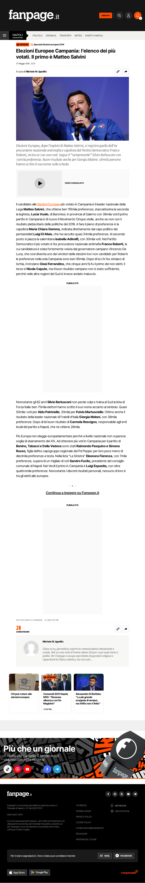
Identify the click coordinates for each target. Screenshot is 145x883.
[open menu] (4, 35)
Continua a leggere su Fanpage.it (72, 493)
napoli (18, 35)
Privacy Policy (84, 816)
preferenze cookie (86, 839)
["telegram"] (57, 769)
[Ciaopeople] (129, 873)
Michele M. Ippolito (36, 71)
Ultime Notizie (52, 620)
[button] (126, 71)
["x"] (37, 769)
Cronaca (51, 35)
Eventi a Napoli (94, 35)
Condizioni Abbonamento (90, 828)
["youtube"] (27, 769)
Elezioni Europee (48, 204)
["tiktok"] (8, 769)
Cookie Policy (83, 822)
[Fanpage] (19, 794)
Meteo (78, 35)
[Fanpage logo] (29, 15)
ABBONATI (106, 15)
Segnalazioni (83, 811)
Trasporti (65, 35)
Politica (37, 35)
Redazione (81, 833)
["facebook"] (47, 769)
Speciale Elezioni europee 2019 (49, 44)
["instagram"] (17, 769)
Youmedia (81, 805)
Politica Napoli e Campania (29, 620)
